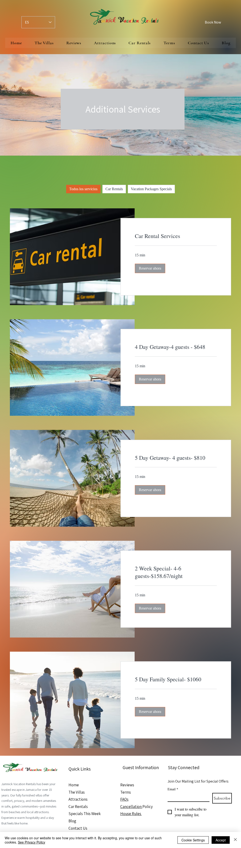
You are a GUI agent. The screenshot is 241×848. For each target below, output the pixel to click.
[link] (176, 236)
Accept (221, 840)
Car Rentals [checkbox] (114, 189)
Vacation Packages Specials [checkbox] (151, 189)
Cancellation (131, 806)
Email (173, 789)
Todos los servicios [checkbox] (83, 189)
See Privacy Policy (31, 842)
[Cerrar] (235, 840)
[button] (150, 268)
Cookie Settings (193, 840)
